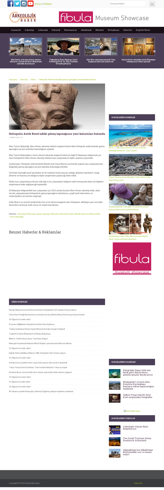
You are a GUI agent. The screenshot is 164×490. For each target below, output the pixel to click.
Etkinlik (56, 30)
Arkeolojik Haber (32, 483)
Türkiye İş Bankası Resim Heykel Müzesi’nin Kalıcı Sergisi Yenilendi (37, 329)
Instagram (24, 3)
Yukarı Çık (138, 483)
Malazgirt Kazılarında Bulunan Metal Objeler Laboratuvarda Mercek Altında (40, 343)
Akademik (86, 30)
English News (143, 30)
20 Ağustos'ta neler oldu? (20, 386)
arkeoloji (21, 214)
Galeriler (127, 30)
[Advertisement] (57, 264)
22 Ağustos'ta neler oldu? (20, 377)
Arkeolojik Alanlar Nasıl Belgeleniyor (135, 427)
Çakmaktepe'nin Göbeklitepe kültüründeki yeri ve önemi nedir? (138, 452)
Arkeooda (43, 30)
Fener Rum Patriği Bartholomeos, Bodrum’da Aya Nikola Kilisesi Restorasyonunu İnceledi (46, 314)
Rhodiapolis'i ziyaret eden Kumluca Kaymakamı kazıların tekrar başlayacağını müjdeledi (138, 385)
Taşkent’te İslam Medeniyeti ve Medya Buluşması (30, 333)
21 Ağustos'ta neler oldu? (19, 381)
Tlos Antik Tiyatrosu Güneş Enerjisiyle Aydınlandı (137, 439)
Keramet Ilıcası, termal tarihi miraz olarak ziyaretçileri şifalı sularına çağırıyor (40, 372)
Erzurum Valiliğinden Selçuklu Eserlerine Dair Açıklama (31, 324)
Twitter (17, 3)
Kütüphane (113, 30)
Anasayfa (16, 30)
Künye (38, 4)
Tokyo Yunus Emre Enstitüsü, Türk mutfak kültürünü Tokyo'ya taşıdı (38, 367)
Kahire (71, 214)
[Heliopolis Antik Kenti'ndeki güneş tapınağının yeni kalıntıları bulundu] (57, 107)
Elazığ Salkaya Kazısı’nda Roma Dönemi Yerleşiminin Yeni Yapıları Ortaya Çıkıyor (42, 310)
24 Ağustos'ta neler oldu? (20, 357)
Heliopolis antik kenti (59, 214)
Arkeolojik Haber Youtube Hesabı (30, 3)
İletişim (48, 4)
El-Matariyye (30, 214)
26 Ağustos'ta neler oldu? (20, 319)
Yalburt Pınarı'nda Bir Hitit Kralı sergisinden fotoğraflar (137, 395)
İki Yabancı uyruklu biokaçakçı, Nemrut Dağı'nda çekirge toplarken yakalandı (41, 391)
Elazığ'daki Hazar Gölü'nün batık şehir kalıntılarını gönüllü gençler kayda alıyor (138, 372)
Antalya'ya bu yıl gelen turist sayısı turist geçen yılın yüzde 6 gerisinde (38, 362)
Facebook (10, 3)
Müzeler (99, 30)
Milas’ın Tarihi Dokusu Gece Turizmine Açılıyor (28, 338)
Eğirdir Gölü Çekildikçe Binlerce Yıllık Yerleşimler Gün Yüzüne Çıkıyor (37, 353)
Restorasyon (70, 30)
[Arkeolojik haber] (23, 16)
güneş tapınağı (43, 214)
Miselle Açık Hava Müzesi (85, 214)
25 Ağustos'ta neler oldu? (20, 348)
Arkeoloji (29, 30)
